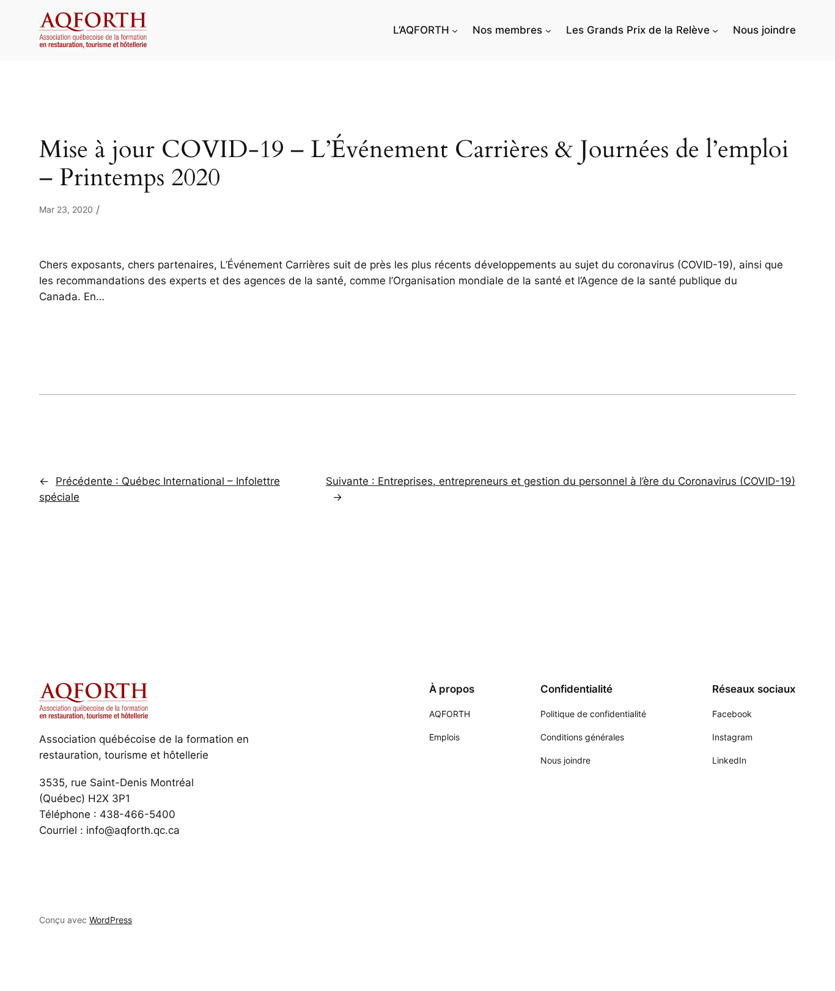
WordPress (110, 920)
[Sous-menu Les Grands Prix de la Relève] (715, 30)
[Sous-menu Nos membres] (548, 30)
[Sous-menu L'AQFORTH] (455, 30)
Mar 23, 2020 (66, 209)
